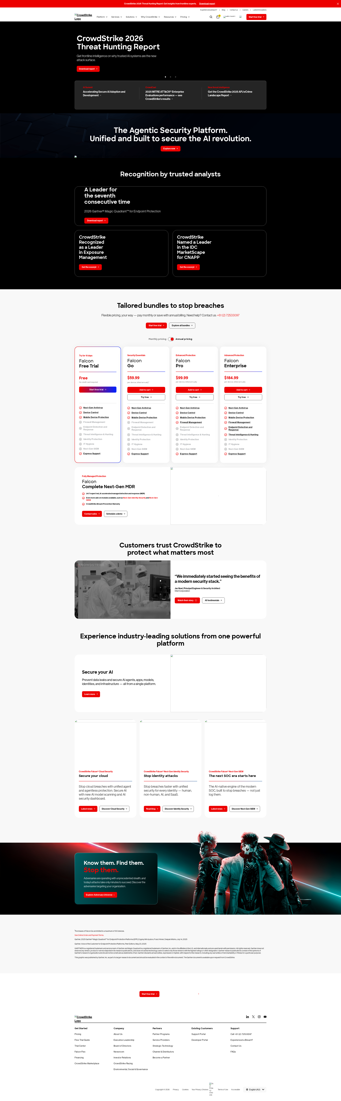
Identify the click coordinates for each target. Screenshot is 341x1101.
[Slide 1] (165, 76)
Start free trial (96, 389)
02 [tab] (160, 587)
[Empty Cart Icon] (229, 17)
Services (115, 17)
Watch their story (185, 600)
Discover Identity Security (177, 809)
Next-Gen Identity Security (134, 498)
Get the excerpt (89, 267)
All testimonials (212, 600)
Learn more (89, 694)
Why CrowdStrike (149, 17)
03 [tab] (160, 594)
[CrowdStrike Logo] (83, 17)
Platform (101, 17)
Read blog (150, 809)
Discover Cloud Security (113, 809)
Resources (169, 17)
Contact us (170, 994)
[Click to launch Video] (122, 589)
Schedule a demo (114, 514)
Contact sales (90, 514)
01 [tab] (160, 580)
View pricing (191, 994)
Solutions (130, 17)
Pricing (183, 17)
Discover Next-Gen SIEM (243, 809)
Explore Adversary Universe (99, 895)
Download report (207, 3)
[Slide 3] (175, 76)
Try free (145, 397)
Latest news (86, 809)
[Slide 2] (170, 76)
